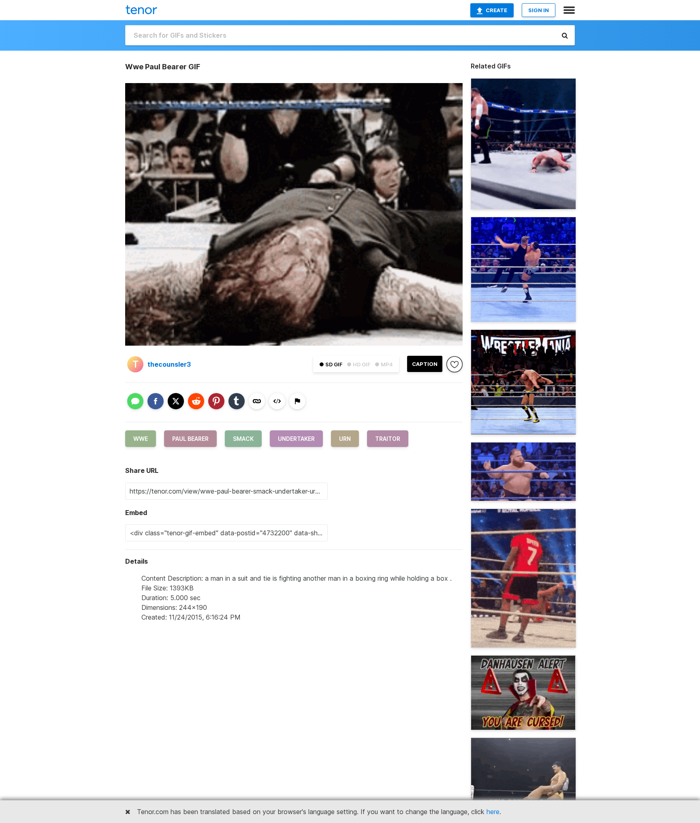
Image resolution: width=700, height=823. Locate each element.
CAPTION (425, 364)
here (493, 812)
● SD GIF (331, 364)
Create (496, 10)
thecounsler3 (169, 364)
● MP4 (384, 364)
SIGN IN (538, 10)
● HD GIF (359, 364)
